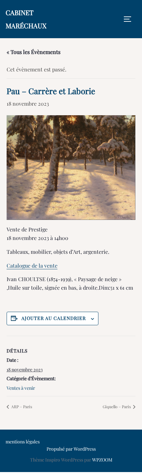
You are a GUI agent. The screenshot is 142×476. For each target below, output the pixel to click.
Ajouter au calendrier (53, 318)
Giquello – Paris (117, 406)
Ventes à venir (21, 388)
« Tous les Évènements (33, 51)
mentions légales (23, 441)
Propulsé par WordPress (71, 449)
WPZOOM (102, 460)
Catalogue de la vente (32, 265)
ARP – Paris (21, 406)
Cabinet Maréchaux (26, 19)
